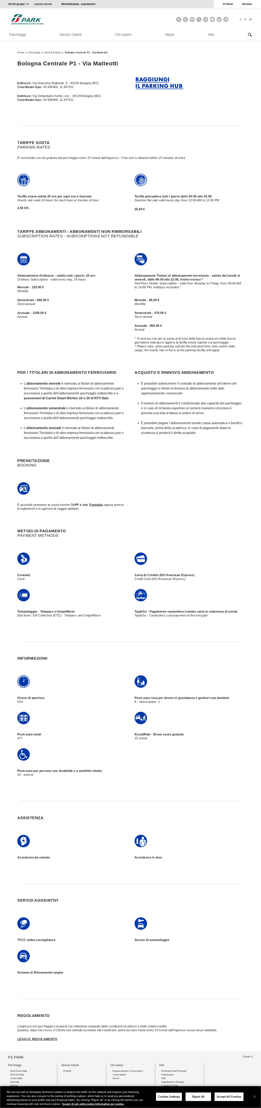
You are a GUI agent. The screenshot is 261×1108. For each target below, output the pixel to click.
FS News (228, 4)
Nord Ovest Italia (18, 1071)
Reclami (247, 4)
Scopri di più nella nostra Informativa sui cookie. (93, 1103)
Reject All (198, 1096)
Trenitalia (96, 504)
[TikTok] (185, 19)
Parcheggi (17, 35)
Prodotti (67, 1071)
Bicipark (14, 1085)
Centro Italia (16, 1078)
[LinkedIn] (219, 19)
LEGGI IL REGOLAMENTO (37, 1039)
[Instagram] (205, 19)
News (169, 35)
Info (211, 35)
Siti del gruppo (16, 4)
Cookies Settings (169, 1096)
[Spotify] (192, 19)
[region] (130, 1097)
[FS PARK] (27, 19)
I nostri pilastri (119, 1074)
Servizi (115, 1078)
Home (20, 52)
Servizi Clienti (70, 35)
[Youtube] (212, 19)
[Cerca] (250, 35)
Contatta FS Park (169, 1085)
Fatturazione (167, 1074)
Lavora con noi (43, 4)
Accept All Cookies (229, 1096)
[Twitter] (198, 19)
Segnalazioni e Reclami (172, 1082)
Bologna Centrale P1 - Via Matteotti (86, 52)
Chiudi (246, 1056)
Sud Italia (14, 1082)
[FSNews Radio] (178, 19)
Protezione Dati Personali (173, 1071)
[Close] (254, 1096)
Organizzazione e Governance (127, 1071)
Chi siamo (123, 35)
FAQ (163, 1078)
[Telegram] (225, 19)
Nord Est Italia (52, 52)
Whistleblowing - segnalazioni (78, 4)
